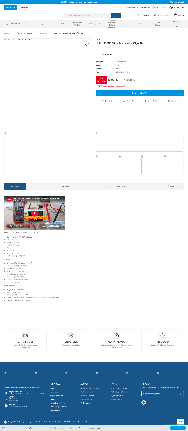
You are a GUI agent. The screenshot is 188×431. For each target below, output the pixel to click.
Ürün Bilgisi (15, 186)
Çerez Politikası (86, 399)
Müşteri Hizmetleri (56, 396)
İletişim (52, 388)
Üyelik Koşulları (86, 403)
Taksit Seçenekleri (118, 186)
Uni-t (117, 65)
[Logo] (25, 15)
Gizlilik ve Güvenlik (87, 392)
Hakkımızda (54, 392)
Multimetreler (120, 62)
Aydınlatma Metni (117, 396)
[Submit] (180, 394)
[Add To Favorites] (87, 44)
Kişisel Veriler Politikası (119, 388)
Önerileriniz (173, 186)
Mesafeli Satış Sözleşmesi (90, 388)
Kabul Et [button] (178, 428)
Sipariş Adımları (55, 410)
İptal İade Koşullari (87, 396)
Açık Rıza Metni (116, 399)
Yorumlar (65, 186)
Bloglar (52, 399)
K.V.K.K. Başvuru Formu (119, 392)
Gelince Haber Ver (139, 93)
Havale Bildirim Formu (57, 403)
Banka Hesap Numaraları (58, 407)
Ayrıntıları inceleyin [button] (95, 428)
